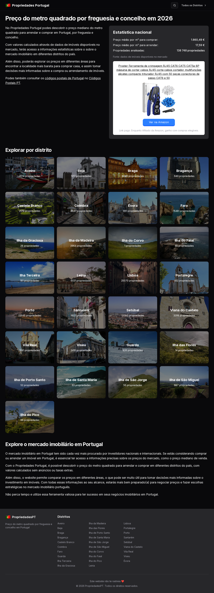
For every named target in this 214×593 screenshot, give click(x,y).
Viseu (127, 556)
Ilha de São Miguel (99, 546)
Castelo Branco (66, 542)
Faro (60, 551)
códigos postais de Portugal (64, 78)
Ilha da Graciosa (66, 565)
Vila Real (128, 551)
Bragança (63, 537)
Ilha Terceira (64, 560)
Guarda (62, 556)
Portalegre (129, 528)
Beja (60, 528)
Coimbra (62, 546)
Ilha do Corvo (96, 551)
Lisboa (127, 523)
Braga (61, 532)
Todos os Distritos (192, 5)
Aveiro (61, 523)
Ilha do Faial (95, 556)
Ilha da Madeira (97, 523)
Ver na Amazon (159, 122)
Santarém (129, 537)
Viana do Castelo (133, 546)
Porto (127, 532)
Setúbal (128, 542)
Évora (127, 560)
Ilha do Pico (95, 560)
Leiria (92, 565)
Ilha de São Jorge (99, 542)
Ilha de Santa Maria (99, 537)
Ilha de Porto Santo (99, 532)
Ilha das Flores (97, 528)
